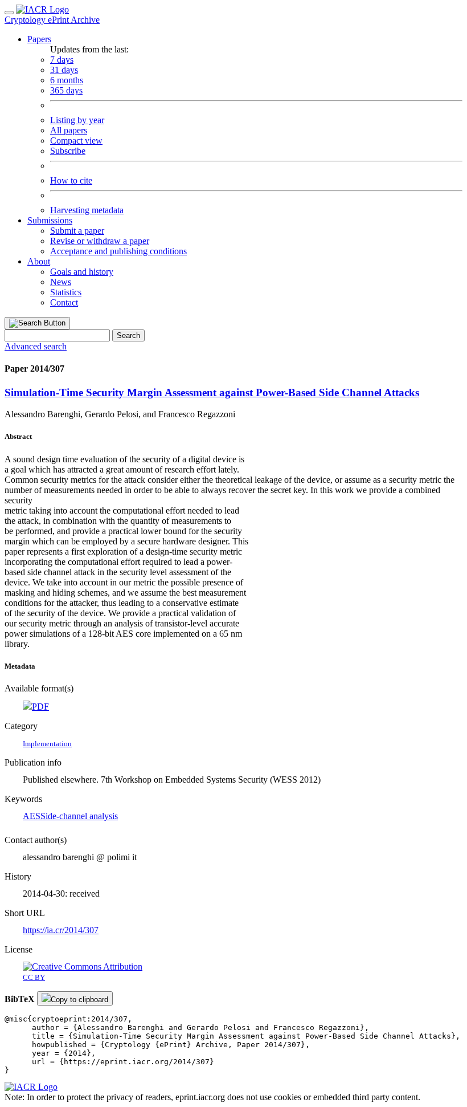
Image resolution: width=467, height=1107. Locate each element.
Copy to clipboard (79, 999)
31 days (64, 70)
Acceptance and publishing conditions (118, 251)
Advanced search (36, 346)
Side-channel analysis (79, 816)
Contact (64, 302)
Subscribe (67, 151)
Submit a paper (77, 230)
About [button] (38, 261)
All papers (68, 130)
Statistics (65, 292)
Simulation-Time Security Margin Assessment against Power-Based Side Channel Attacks (212, 392)
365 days (66, 90)
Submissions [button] (49, 220)
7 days (61, 59)
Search (128, 335)
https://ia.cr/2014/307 (61, 930)
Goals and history (81, 271)
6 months (66, 80)
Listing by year (77, 120)
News (60, 282)
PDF (40, 706)
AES (31, 816)
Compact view (76, 140)
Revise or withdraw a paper (99, 241)
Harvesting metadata (87, 210)
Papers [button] (39, 39)
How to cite (71, 180)
